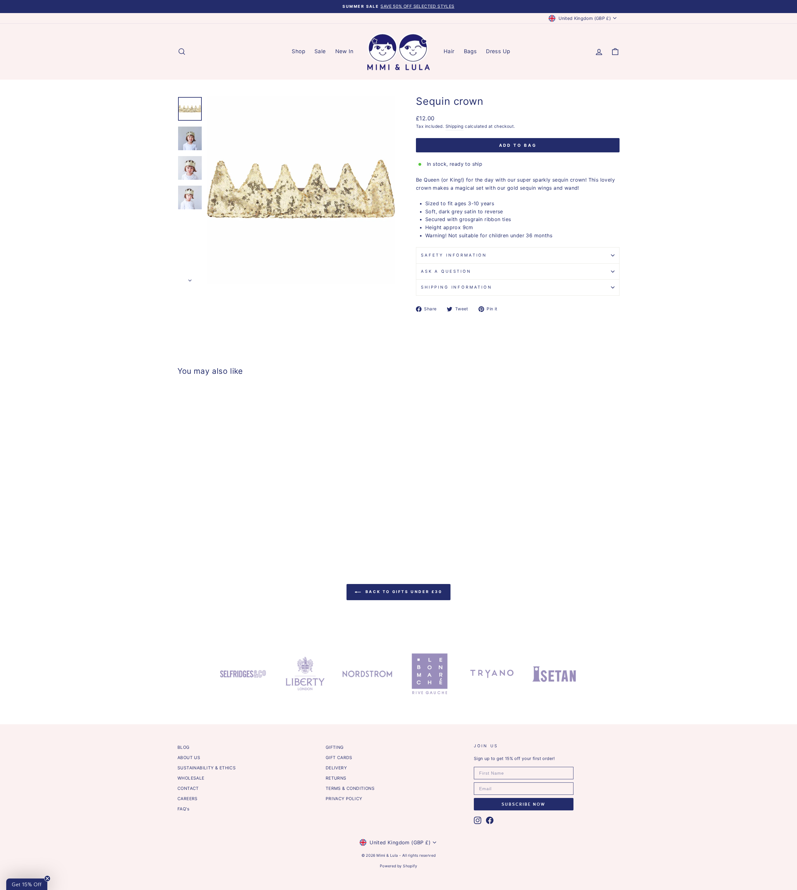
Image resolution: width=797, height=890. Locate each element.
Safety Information (454, 255)
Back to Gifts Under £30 (402, 592)
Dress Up (498, 51)
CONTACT (188, 788)
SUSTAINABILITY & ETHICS (206, 767)
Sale (320, 51)
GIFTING (335, 747)
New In (344, 51)
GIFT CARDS (339, 757)
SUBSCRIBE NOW (523, 804)
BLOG (183, 747)
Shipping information (456, 287)
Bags (470, 51)
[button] (26, 884)
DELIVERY (336, 767)
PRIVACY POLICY (344, 798)
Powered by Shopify (398, 866)
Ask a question (446, 271)
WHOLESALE (191, 778)
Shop (298, 51)
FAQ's (183, 808)
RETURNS (336, 778)
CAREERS (187, 798)
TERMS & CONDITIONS (350, 788)
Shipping (455, 126)
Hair (449, 51)
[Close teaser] (47, 878)
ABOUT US (188, 757)
